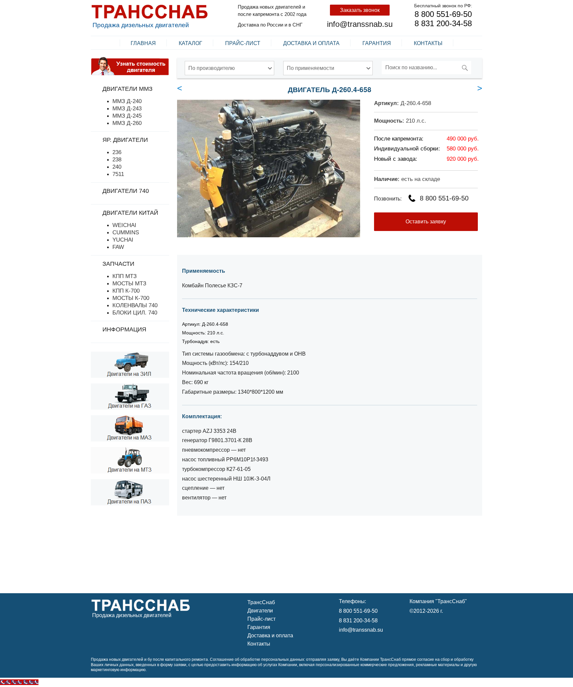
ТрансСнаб (261, 602)
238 (116, 159)
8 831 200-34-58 (443, 23)
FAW (118, 247)
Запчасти (118, 263)
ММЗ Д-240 (127, 101)
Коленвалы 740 (135, 305)
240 (116, 166)
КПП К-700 (126, 290)
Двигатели (260, 610)
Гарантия (376, 42)
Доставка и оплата (311, 42)
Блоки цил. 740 (134, 312)
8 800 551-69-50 (443, 14)
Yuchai (122, 239)
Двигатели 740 (125, 191)
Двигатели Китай (130, 212)
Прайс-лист (242, 42)
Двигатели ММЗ (127, 89)
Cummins (125, 232)
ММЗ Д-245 (127, 115)
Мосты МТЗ (129, 283)
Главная (143, 42)
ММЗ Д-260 (127, 123)
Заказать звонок (360, 10)
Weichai (124, 225)
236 (116, 152)
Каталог (190, 42)
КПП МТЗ (124, 276)
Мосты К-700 (130, 298)
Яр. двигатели (125, 140)
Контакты (428, 42)
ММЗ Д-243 (127, 108)
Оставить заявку (426, 221)
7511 (118, 174)
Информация (124, 329)
